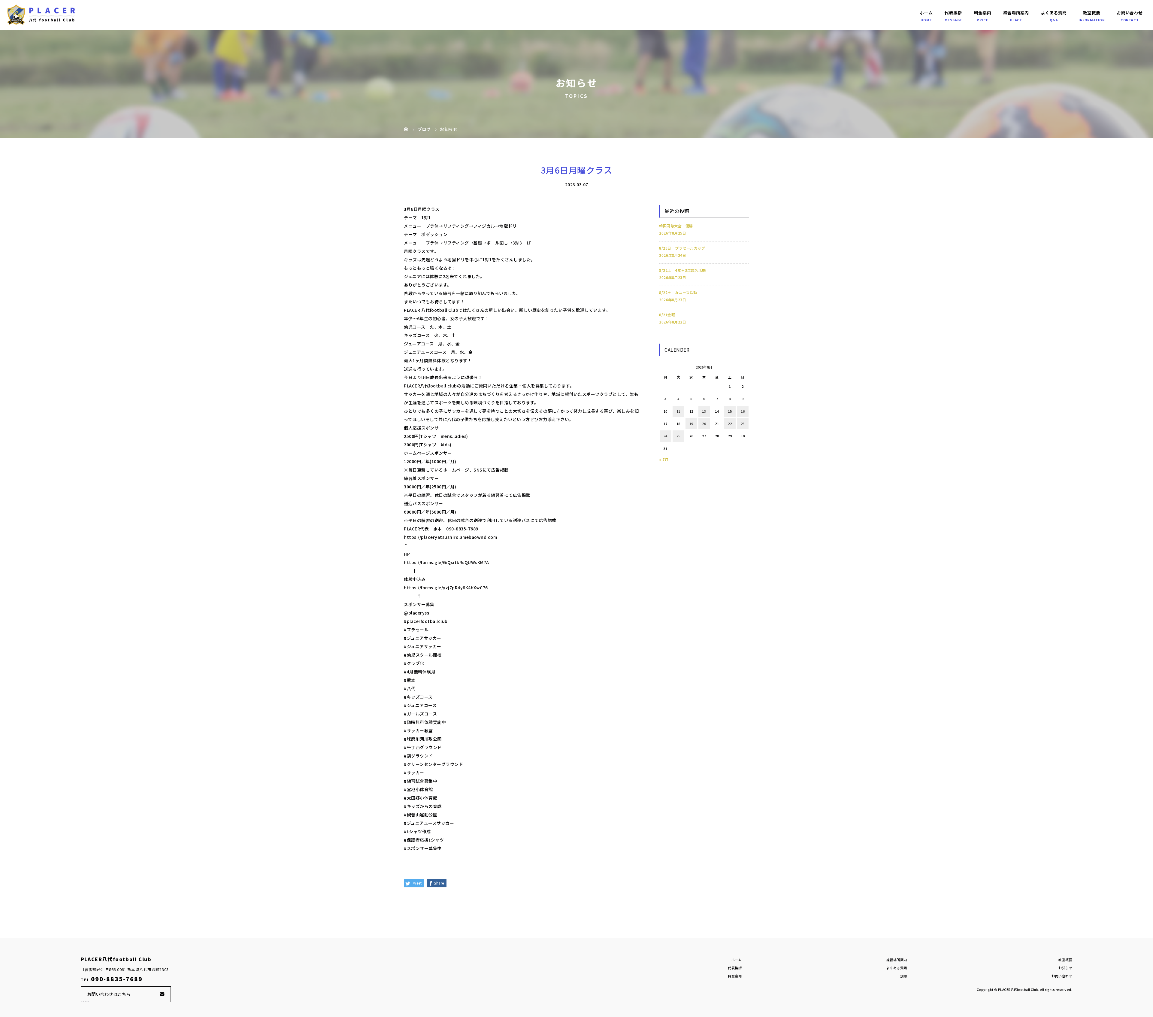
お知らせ (1065, 967)
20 (704, 423)
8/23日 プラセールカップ (682, 247)
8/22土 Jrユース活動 (678, 292)
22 (730, 423)
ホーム (926, 13)
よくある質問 (1054, 13)
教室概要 (1091, 13)
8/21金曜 (667, 314)
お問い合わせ (1129, 13)
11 (678, 411)
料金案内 (982, 13)
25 (678, 435)
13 (704, 411)
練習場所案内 (1016, 13)
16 (743, 411)
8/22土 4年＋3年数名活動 (682, 270)
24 (665, 435)
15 (730, 411)
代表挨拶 (953, 13)
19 (691, 423)
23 (743, 423)
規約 (903, 975)
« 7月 (663, 459)
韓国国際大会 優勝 (676, 225)
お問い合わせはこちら (109, 994)
